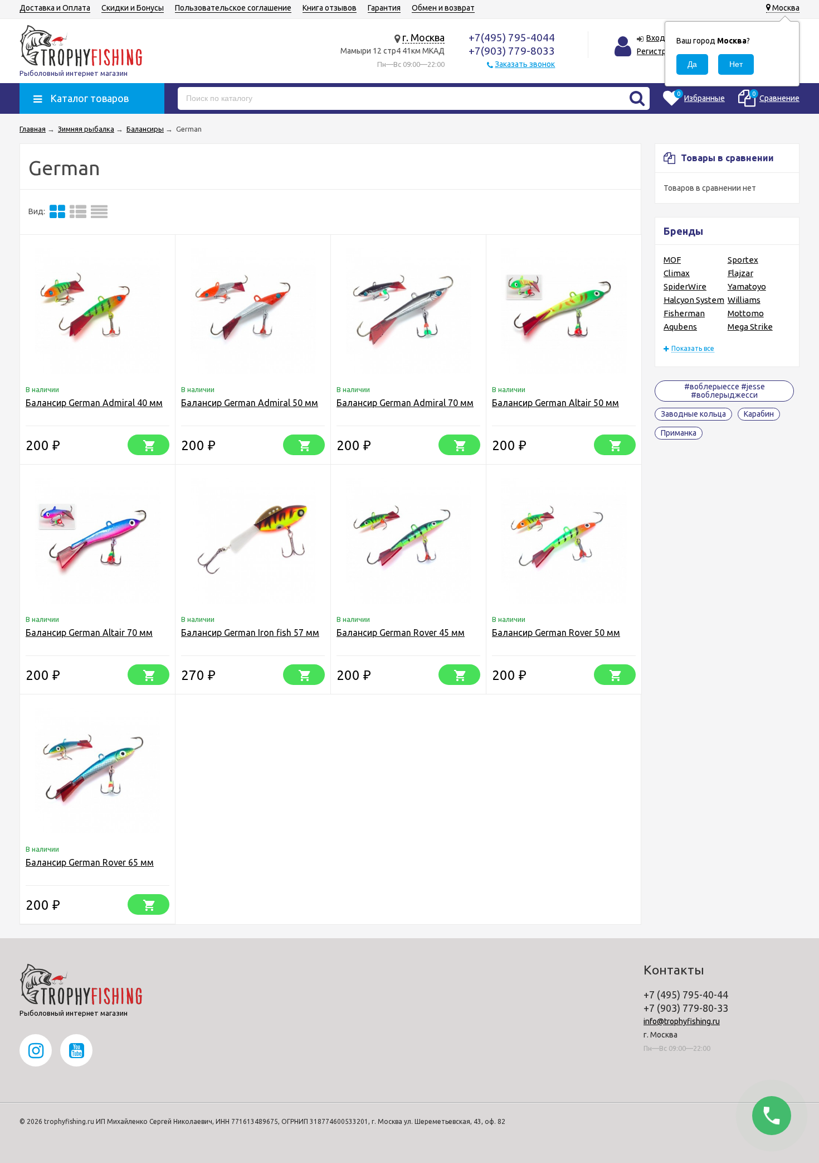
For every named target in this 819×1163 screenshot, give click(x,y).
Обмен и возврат (443, 7)
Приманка (678, 432)
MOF (672, 259)
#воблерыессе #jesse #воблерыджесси (724, 390)
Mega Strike (750, 326)
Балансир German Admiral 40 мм (94, 403)
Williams (744, 300)
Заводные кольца (693, 413)
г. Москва (423, 37)
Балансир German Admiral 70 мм (405, 403)
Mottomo (746, 313)
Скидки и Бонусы (132, 7)
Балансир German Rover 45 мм (401, 633)
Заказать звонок (525, 64)
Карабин (759, 413)
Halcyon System (694, 300)
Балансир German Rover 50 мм (556, 633)
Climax (677, 273)
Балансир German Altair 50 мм (555, 403)
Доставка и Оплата (55, 7)
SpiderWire (685, 286)
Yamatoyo (747, 286)
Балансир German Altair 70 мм (89, 633)
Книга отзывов (330, 7)
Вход (655, 37)
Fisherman (684, 313)
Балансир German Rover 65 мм (90, 862)
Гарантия (384, 7)
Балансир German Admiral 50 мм (249, 403)
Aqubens (680, 326)
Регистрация (660, 51)
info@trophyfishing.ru (682, 1021)
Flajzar (740, 273)
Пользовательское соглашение (233, 7)
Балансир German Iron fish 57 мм (250, 633)
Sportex (743, 259)
